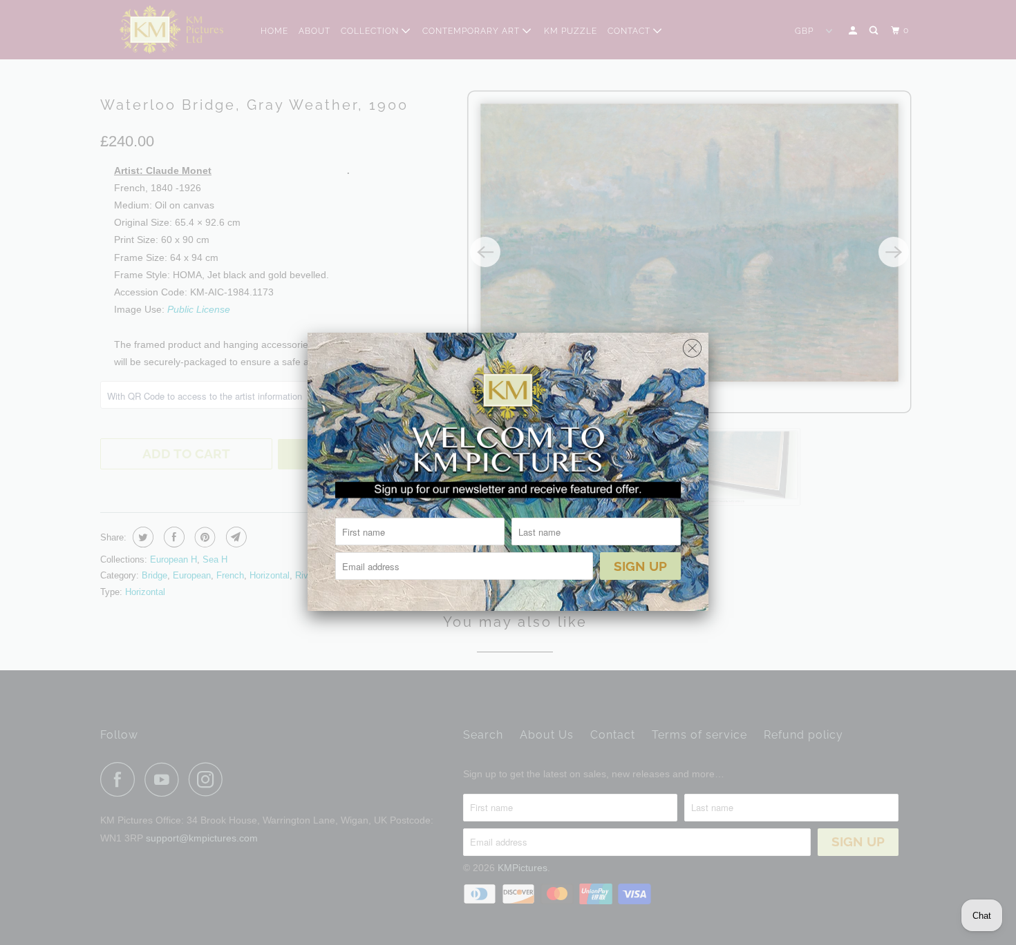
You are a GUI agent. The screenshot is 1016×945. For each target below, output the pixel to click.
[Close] (692, 345)
